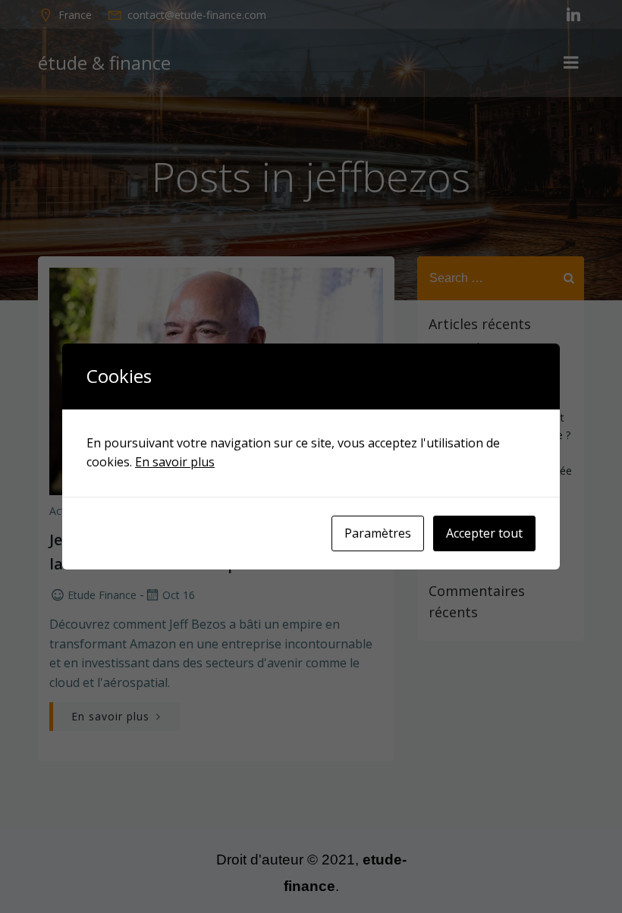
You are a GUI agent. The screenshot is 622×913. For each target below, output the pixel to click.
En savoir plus (175, 461)
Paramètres (377, 533)
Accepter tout (484, 533)
